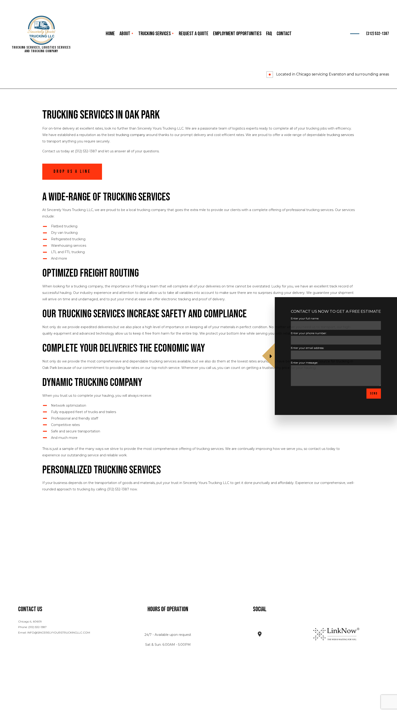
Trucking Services (154, 33)
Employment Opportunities (237, 33)
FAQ (269, 33)
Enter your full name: (305, 318)
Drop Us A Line (72, 171)
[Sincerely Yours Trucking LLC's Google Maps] (259, 635)
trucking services (340, 135)
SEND (373, 394)
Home (110, 33)
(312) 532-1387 (377, 33)
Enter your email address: (307, 348)
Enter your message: (304, 363)
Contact (284, 33)
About (124, 33)
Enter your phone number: (309, 333)
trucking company (130, 135)
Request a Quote (193, 33)
